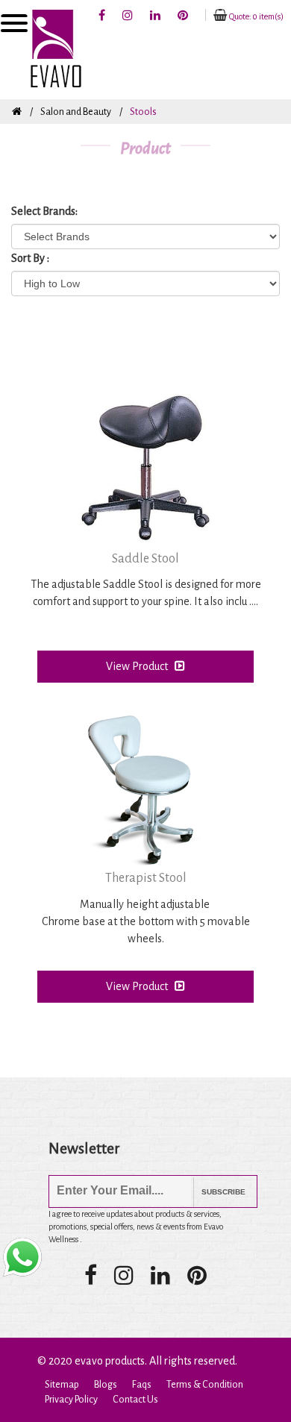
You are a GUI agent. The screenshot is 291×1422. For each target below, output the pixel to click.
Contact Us (135, 1399)
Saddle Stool (145, 559)
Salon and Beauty (75, 112)
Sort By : (30, 258)
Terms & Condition (204, 1384)
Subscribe (212, 1192)
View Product (140, 666)
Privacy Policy (71, 1399)
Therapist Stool (146, 878)
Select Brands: (44, 211)
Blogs (105, 1384)
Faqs (141, 1384)
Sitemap (62, 1384)
